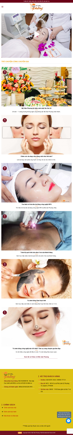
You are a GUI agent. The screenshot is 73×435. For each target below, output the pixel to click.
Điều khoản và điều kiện (11, 416)
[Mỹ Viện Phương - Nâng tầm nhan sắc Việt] (36, 7)
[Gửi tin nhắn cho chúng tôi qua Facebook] (68, 420)
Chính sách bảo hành (10, 412)
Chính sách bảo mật (10, 407)
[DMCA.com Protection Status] (20, 432)
